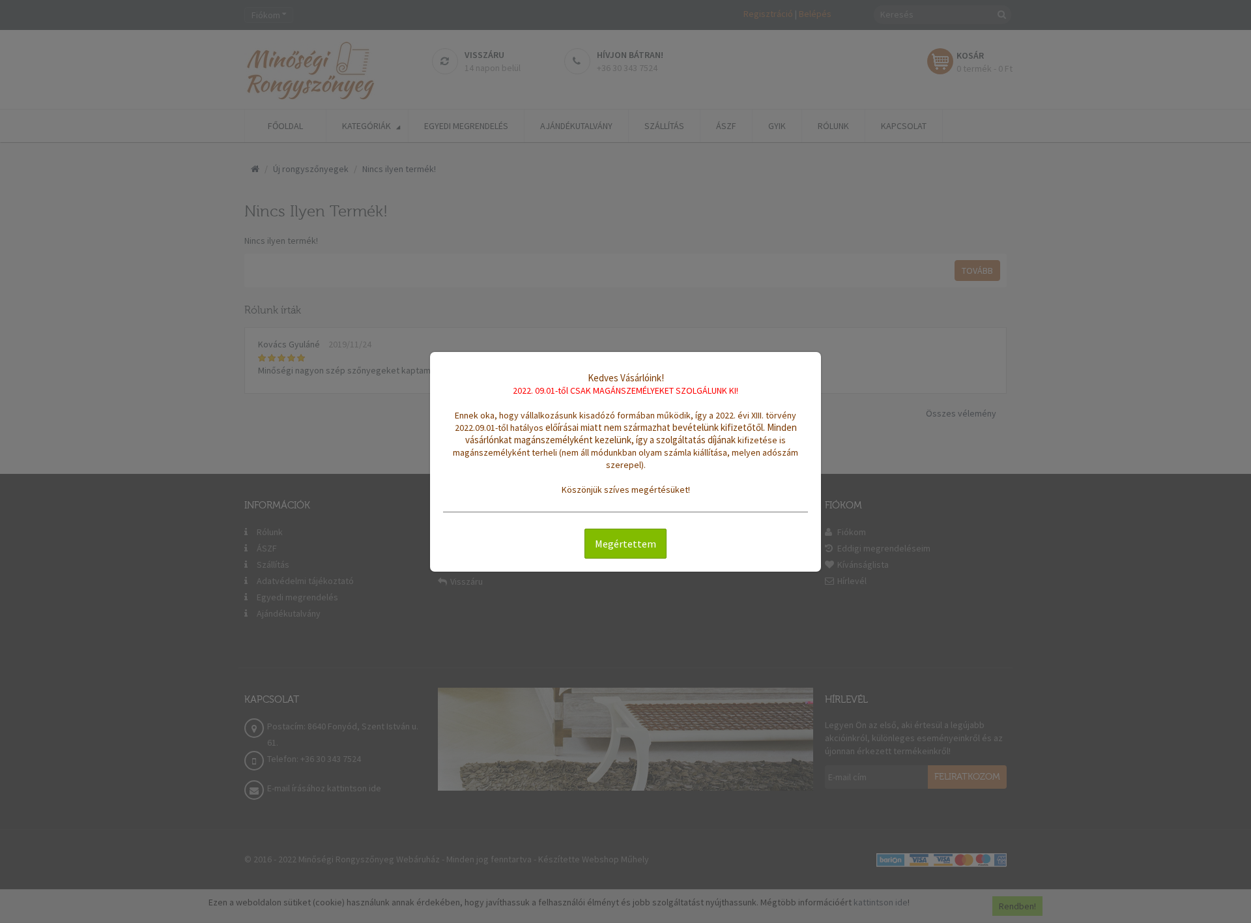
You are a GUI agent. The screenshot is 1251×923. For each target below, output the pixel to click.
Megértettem (625, 543)
